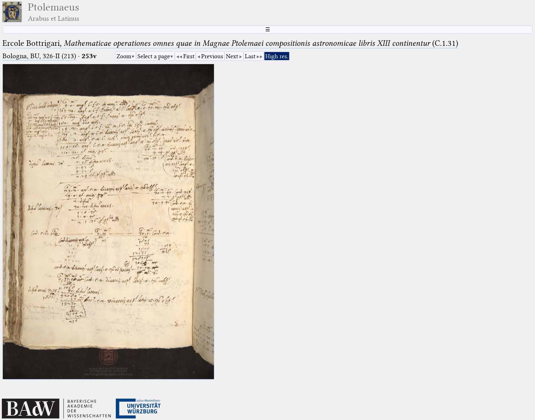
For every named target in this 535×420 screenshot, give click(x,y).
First (188, 56)
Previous (212, 56)
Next (232, 56)
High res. (276, 56)
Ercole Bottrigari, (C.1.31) (230, 43)
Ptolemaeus (53, 12)
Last (250, 56)
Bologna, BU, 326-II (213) (39, 56)
